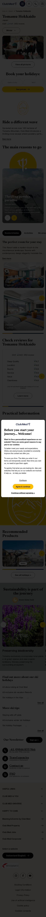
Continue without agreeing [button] (23, 493)
